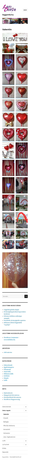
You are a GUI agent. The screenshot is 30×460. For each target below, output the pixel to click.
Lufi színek (5, 444)
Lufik (5, 380)
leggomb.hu (8, 15)
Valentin (6, 414)
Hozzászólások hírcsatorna (12, 397)
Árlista (4, 448)
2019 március (8, 352)
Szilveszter (6, 433)
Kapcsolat (5, 452)
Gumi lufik (7, 371)
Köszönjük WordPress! (15, 457)
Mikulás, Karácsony (9, 425)
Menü (25, 10)
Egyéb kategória (9, 367)
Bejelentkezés (8, 393)
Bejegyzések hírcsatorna (11, 395)
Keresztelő (6, 429)
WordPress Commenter (11, 337)
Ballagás (6, 422)
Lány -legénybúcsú (9, 437)
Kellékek (6, 376)
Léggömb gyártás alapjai (11, 309)
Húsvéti (5, 418)
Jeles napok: (6, 410)
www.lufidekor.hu (9, 339)
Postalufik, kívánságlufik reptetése (15, 320)
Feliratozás (7, 369)
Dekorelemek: (6, 406)
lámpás (6, 378)
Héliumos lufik (8, 374)
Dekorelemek (8, 365)
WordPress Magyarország (12, 399)
